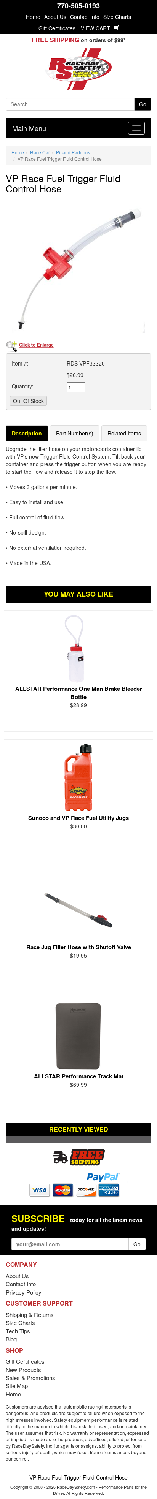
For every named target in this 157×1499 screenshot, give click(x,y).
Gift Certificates (56, 28)
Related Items (124, 433)
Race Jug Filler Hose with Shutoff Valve (78, 947)
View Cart (96, 28)
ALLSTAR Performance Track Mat (78, 1076)
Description (27, 433)
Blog (11, 1339)
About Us (55, 17)
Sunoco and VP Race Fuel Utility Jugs (78, 818)
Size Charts (117, 17)
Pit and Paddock (73, 152)
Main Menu (29, 128)
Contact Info (84, 17)
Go (142, 104)
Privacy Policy (24, 1292)
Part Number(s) (74, 433)
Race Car (40, 152)
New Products (23, 1370)
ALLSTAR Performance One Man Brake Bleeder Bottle (78, 692)
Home (33, 17)
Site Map (17, 1386)
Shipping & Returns (30, 1315)
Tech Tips (18, 1331)
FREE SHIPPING (55, 39)
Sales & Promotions (30, 1378)
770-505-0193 (78, 6)
